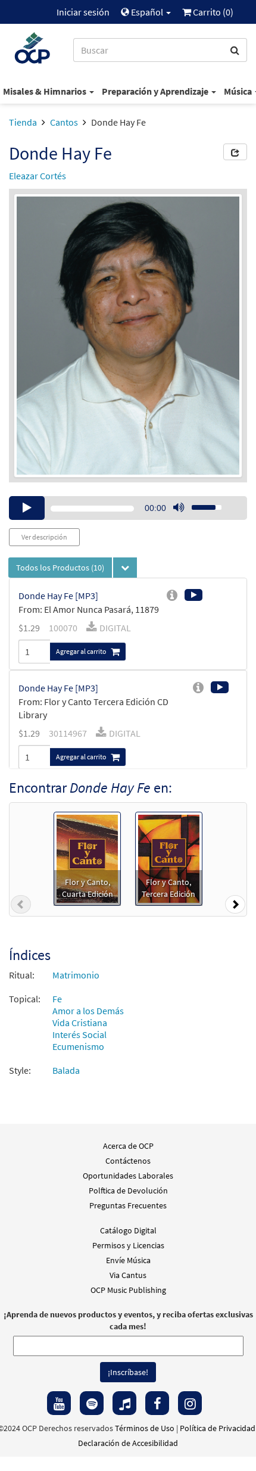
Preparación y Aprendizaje (156, 91)
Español (147, 12)
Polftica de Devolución (128, 1190)
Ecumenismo (78, 1046)
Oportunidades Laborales (128, 1175)
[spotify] (92, 1403)
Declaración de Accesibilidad (128, 1443)
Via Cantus (128, 1275)
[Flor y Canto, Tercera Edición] (168, 858)
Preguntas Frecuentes (128, 1205)
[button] (21, 907)
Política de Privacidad (217, 1428)
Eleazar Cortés (37, 176)
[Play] (27, 508)
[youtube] (59, 1403)
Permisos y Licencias (128, 1245)
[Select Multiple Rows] (125, 567)
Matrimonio (75, 975)
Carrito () (212, 12)
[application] (128, 508)
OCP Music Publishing (128, 1290)
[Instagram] (190, 1403)
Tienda (23, 122)
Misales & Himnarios (45, 91)
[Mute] (178, 508)
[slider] (200, 504)
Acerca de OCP (128, 1145)
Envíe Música (128, 1260)
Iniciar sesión (83, 12)
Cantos (64, 122)
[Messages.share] (235, 152)
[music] (124, 1403)
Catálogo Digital (128, 1230)
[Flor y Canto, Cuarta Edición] (87, 858)
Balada (66, 1070)
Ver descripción (44, 536)
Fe (57, 999)
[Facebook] (157, 1403)
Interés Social (79, 1034)
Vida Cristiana (79, 1023)
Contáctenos (128, 1160)
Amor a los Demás (88, 1011)
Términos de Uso (144, 1428)
